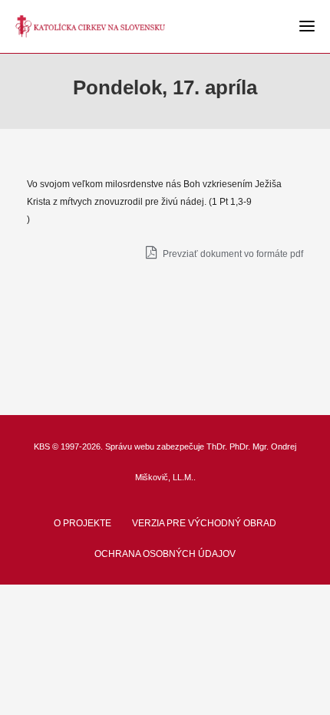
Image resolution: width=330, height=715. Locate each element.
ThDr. (216, 446)
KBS (42, 446)
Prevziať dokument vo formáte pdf (231, 254)
